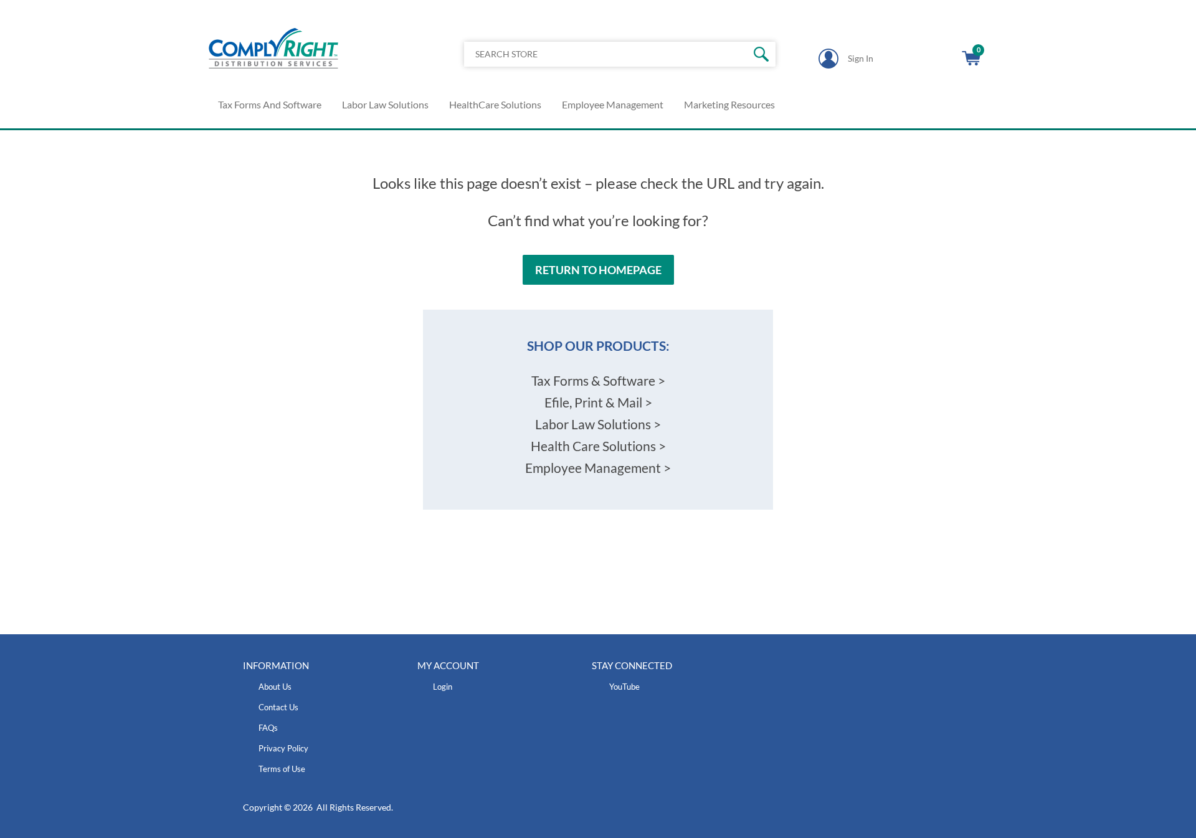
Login (442, 687)
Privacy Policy (283, 748)
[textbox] (587, 54)
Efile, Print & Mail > (598, 402)
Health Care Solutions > (598, 446)
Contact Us (278, 707)
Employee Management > (598, 467)
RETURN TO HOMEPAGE (598, 270)
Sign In (860, 58)
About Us (275, 687)
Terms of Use (282, 769)
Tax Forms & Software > (598, 380)
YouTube (624, 687)
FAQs (268, 728)
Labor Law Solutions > (598, 424)
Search (762, 54)
